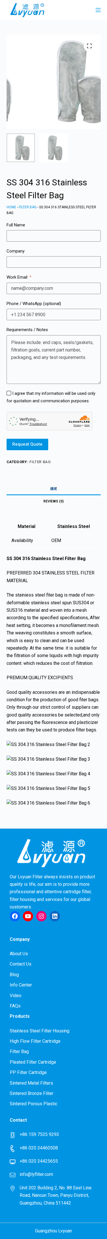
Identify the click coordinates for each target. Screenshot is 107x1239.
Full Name (16, 225)
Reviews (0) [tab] (53, 501)
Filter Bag (28, 207)
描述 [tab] (53, 489)
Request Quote (27, 444)
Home (11, 207)
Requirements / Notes (27, 329)
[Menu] (98, 10)
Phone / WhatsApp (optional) (34, 303)
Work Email (17, 277)
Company (16, 251)
